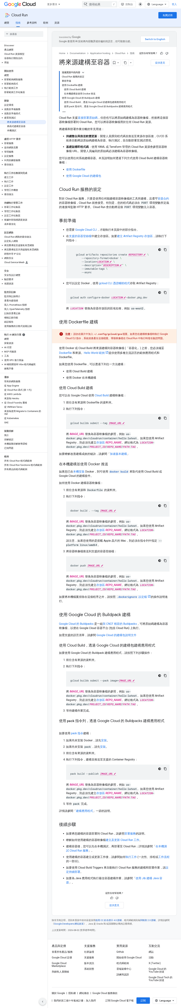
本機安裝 (78, 471)
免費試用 (168, 15)
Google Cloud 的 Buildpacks (76, 623)
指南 (18, 22)
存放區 (100, 442)
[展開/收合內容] (83, 72)
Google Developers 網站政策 (69, 923)
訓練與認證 (122, 974)
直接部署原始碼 (88, 117)
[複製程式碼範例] (165, 249)
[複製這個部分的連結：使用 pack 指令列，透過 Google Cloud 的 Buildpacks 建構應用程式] (62, 726)
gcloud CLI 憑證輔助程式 (114, 283)
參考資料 (32, 22)
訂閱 (143, 1000)
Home (62, 53)
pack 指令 (77, 733)
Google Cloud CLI (86, 229)
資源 (56, 22)
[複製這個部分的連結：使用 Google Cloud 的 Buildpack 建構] (134, 615)
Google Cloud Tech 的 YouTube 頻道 (160, 979)
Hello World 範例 (94, 353)
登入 (174, 4)
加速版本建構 (118, 454)
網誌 (151, 951)
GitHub (120, 951)
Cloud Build (102, 395)
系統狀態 (89, 968)
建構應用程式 (84, 811)
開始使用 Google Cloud (129, 957)
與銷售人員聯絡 (60, 971)
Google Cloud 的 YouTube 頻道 (157, 970)
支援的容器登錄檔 (80, 236)
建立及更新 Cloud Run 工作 (122, 840)
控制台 (129, 4)
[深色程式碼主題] (159, 249)
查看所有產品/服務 (62, 951)
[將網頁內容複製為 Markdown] (125, 63)
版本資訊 (89, 963)
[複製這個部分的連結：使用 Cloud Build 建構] (96, 388)
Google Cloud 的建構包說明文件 (116, 635)
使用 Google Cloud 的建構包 (83, 176)
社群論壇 (89, 951)
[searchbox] (23, 34)
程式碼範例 (122, 963)
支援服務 (89, 957)
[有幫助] (161, 53)
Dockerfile (65, 353)
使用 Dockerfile (75, 169)
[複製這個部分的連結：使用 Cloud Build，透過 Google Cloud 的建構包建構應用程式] (158, 646)
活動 (151, 957)
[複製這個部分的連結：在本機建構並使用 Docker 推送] (111, 464)
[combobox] (99, 4)
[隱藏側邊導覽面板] (42, 1001)
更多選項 (52, 4)
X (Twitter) (155, 963)
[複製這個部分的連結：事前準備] (79, 221)
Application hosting (100, 53)
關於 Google (58, 993)
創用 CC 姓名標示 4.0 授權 (108, 920)
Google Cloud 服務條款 (105, 993)
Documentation (78, 53)
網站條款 (84, 993)
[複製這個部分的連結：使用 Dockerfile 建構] (101, 322)
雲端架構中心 (123, 968)
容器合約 (163, 198)
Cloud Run (19, 15)
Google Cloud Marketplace (59, 964)
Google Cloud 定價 (62, 957)
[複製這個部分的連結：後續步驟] (79, 825)
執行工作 (131, 857)
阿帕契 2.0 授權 (148, 920)
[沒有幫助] (167, 53)
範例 (45, 22)
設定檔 (132, 597)
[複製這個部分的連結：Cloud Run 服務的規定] (105, 190)
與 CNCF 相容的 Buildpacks (120, 623)
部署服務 (130, 833)
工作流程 (164, 857)
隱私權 (72, 993)
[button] (23, 62)
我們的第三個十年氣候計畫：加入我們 (75, 1000)
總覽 (6, 22)
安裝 (104, 740)
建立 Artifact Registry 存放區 (135, 236)
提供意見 (160, 62)
